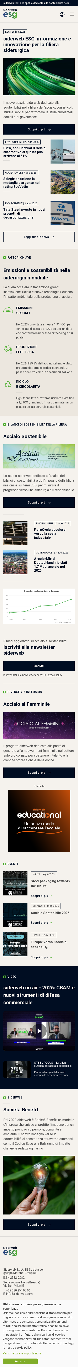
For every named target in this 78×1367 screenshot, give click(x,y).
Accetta (20, 1361)
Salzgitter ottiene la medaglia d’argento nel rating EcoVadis (21, 183)
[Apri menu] (72, 14)
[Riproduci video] (39, 1031)
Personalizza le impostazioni (22, 1353)
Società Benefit (20, 1110)
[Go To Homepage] (10, 14)
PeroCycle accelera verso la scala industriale (50, 533)
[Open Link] (39, 821)
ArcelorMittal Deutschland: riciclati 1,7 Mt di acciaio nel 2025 (50, 564)
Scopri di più (36, 129)
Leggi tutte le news (36, 237)
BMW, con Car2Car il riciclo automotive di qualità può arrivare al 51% (24, 152)
